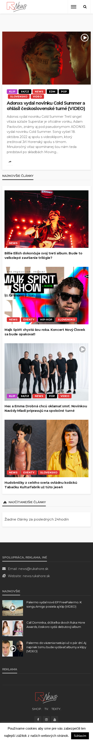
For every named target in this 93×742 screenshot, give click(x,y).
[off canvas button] (73, 7)
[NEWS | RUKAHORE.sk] (46, 697)
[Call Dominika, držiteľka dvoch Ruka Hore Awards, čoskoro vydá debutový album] (12, 628)
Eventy (29, 319)
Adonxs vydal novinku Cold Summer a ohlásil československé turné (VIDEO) (46, 106)
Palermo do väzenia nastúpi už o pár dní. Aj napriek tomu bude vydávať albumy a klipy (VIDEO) (56, 647)
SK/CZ (25, 91)
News (39, 91)
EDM (52, 91)
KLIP (12, 91)
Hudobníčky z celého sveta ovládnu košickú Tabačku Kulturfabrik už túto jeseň (41, 485)
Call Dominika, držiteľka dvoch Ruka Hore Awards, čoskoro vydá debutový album (55, 624)
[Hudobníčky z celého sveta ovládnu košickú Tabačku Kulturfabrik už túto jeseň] (46, 448)
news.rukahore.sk (36, 576)
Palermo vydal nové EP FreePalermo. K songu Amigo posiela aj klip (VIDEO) (54, 604)
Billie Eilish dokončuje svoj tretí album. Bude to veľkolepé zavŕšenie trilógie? (43, 255)
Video (37, 96)
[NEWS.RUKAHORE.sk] (17, 7)
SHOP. (37, 709)
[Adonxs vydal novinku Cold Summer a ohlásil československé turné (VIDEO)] (46, 58)
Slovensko (18, 96)
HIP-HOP (46, 319)
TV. (46, 709)
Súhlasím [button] (80, 735)
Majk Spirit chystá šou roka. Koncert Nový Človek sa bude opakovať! (45, 332)
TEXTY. (56, 709)
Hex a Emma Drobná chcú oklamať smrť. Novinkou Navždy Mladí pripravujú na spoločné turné (46, 408)
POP (64, 91)
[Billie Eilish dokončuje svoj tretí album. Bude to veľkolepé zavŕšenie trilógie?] (46, 219)
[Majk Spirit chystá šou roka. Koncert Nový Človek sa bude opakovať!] (46, 295)
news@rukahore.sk (33, 569)
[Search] (85, 7)
